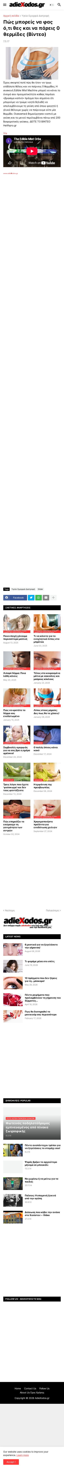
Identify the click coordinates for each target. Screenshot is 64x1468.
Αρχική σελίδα (11, 16)
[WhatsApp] (38, 597)
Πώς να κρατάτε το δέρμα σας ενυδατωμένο (14, 713)
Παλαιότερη (52, 910)
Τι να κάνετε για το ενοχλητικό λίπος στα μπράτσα (46, 639)
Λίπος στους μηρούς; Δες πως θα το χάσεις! (46, 711)
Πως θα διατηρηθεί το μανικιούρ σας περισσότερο (41, 1013)
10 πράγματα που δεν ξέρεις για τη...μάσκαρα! (41, 979)
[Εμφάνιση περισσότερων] (53, 597)
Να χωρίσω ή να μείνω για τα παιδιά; (41, 1180)
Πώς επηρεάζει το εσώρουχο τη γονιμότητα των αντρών (13, 826)
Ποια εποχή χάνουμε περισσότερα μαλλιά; (15, 637)
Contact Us (30, 1388)
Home (18, 1388)
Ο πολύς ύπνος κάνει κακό (46, 749)
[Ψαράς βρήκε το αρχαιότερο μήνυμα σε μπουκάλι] (13, 1167)
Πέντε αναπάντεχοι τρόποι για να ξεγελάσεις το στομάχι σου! (43, 1146)
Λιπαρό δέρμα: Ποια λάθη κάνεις (14, 674)
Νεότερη (10, 910)
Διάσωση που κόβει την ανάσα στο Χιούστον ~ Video (42, 1213)
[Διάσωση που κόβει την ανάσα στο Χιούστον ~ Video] (13, 1217)
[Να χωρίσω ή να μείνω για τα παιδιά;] (13, 1183)
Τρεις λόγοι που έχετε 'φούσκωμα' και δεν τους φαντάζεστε (16, 787)
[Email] (46, 597)
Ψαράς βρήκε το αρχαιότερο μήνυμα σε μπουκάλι (41, 1163)
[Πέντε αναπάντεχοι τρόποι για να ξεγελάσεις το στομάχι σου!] (13, 1150)
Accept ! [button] (11, 1462)
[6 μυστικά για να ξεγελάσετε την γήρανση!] (13, 949)
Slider (40, 589)
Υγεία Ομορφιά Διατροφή (35, 16)
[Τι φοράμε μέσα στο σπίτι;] (13, 966)
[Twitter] (31, 597)
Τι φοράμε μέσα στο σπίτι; (40, 961)
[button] (4, 5)
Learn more (23, 1455)
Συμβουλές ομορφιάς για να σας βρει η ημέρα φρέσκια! (16, 750)
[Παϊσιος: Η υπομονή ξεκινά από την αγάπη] (13, 1200)
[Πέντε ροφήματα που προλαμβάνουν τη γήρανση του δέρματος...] (13, 999)
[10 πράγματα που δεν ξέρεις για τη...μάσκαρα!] (13, 983)
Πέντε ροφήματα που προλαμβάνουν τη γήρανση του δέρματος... (43, 997)
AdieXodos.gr (42, 1398)
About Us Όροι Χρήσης (32, 1392)
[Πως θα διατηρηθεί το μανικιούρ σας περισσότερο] (13, 1016)
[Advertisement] (32, 219)
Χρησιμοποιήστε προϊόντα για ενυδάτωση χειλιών (45, 824)
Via (5, 133)
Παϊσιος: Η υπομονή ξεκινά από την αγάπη (40, 1197)
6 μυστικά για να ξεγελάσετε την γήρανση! (41, 946)
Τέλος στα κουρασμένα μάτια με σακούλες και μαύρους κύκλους (47, 676)
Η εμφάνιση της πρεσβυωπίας (43, 786)
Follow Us (44, 1388)
